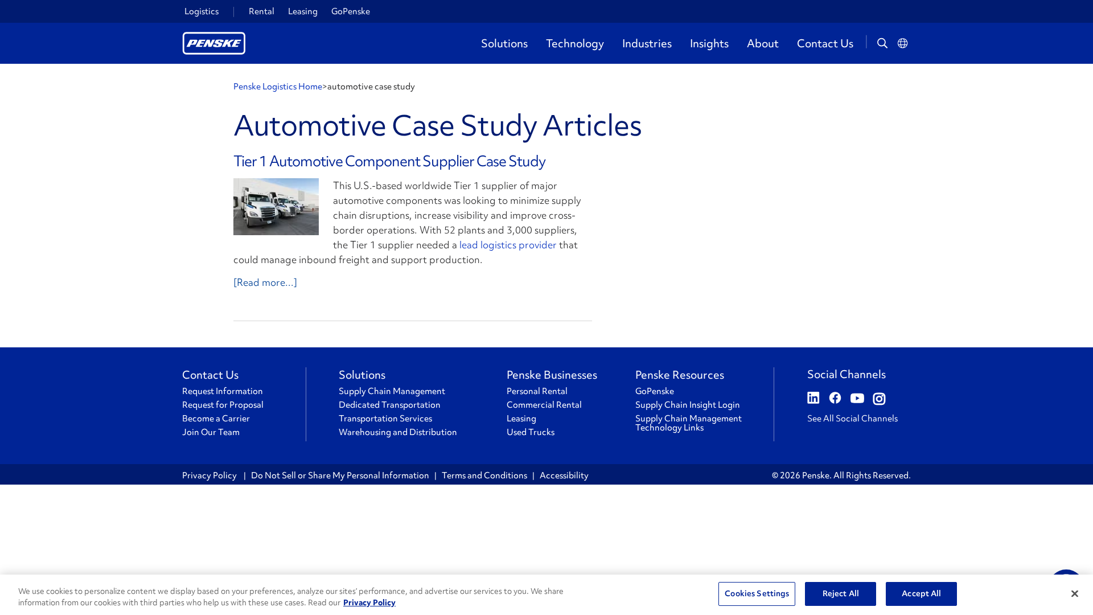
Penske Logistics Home (277, 86)
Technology (575, 43)
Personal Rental (537, 391)
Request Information (222, 391)
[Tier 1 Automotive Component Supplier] (276, 206)
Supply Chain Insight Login (687, 404)
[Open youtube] (857, 399)
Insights (709, 43)
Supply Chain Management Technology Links (688, 423)
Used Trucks (530, 432)
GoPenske (350, 11)
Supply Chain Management (392, 391)
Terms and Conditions (484, 475)
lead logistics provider (508, 244)
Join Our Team (211, 432)
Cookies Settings (757, 593)
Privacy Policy (210, 475)
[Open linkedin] (813, 399)
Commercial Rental (544, 404)
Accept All (921, 593)
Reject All (841, 593)
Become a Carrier (216, 418)
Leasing (303, 11)
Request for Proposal (223, 404)
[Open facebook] (835, 399)
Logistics (201, 11)
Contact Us (825, 43)
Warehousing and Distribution (398, 432)
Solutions (504, 43)
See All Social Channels (852, 418)
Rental (261, 11)
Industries (647, 43)
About (763, 43)
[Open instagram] (879, 399)
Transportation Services (385, 418)
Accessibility (564, 475)
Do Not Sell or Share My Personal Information (340, 475)
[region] (546, 595)
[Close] (1074, 593)
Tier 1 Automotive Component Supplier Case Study (389, 161)
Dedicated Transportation (390, 404)
